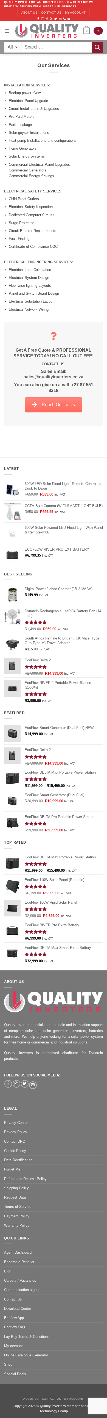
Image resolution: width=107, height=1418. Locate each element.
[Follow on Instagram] (42, 18)
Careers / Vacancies (20, 1280)
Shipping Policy (16, 1188)
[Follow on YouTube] (68, 18)
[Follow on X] (51, 18)
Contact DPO (14, 1141)
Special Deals (15, 1374)
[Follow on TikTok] (47, 18)
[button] (7, 31)
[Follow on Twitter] (55, 18)
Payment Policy (16, 1216)
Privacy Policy (15, 1132)
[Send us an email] (60, 18)
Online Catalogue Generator (26, 1355)
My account (75, 12)
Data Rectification (18, 1160)
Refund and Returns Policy (25, 1179)
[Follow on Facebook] (38, 18)
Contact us (51, 12)
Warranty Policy (16, 1225)
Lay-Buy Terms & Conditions (27, 1337)
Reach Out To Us (58, 404)
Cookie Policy (15, 1151)
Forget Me (12, 1169)
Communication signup (22, 1290)
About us (29, 12)
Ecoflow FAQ (14, 1327)
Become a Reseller (19, 1262)
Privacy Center (16, 1123)
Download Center (17, 1309)
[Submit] (97, 47)
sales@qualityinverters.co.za (53, 377)
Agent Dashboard (18, 1252)
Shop (8, 1364)
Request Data (15, 1197)
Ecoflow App (14, 1318)
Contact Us (13, 1299)
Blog (7, 1271)
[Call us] (64, 18)
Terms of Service (17, 1207)
